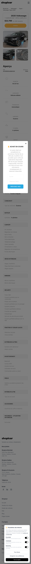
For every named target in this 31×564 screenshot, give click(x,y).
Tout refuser (17, 552)
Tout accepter (17, 559)
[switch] (26, 538)
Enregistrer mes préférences (17, 556)
